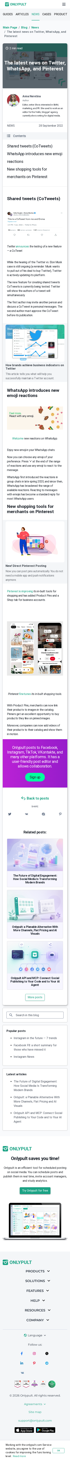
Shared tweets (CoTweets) (29, 146)
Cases (46, 14)
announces (22, 246)
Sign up (35, 777)
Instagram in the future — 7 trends (35, 1038)
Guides (8, 14)
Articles (22, 14)
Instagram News (24, 1056)
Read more (19, 1456)
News (35, 14)
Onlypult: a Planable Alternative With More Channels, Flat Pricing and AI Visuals (35, 930)
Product (60, 14)
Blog (24, 27)
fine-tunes (25, 694)
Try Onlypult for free (35, 1190)
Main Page (10, 27)
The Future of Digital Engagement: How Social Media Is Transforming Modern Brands (35, 879)
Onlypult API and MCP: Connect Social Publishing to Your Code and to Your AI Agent (34, 981)
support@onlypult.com (35, 1420)
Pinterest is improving (20, 591)
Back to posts (38, 798)
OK (58, 1450)
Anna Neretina (31, 96)
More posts (35, 997)
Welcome (17, 438)
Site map (35, 1412)
